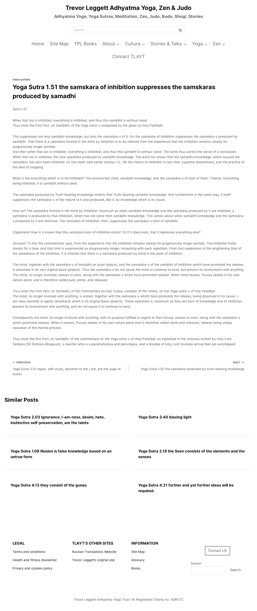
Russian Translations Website (94, 552)
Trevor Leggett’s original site (93, 560)
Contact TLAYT (128, 56)
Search (196, 563)
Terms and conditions (29, 552)
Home (38, 43)
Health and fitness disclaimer (35, 560)
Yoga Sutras (21, 79)
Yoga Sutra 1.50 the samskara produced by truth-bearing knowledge (192, 366)
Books (136, 568)
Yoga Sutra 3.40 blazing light (165, 417)
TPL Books (85, 43)
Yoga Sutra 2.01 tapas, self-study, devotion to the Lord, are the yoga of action (67, 368)
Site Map (59, 43)
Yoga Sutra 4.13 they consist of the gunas (49, 485)
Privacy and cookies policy (32, 568)
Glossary (137, 560)
